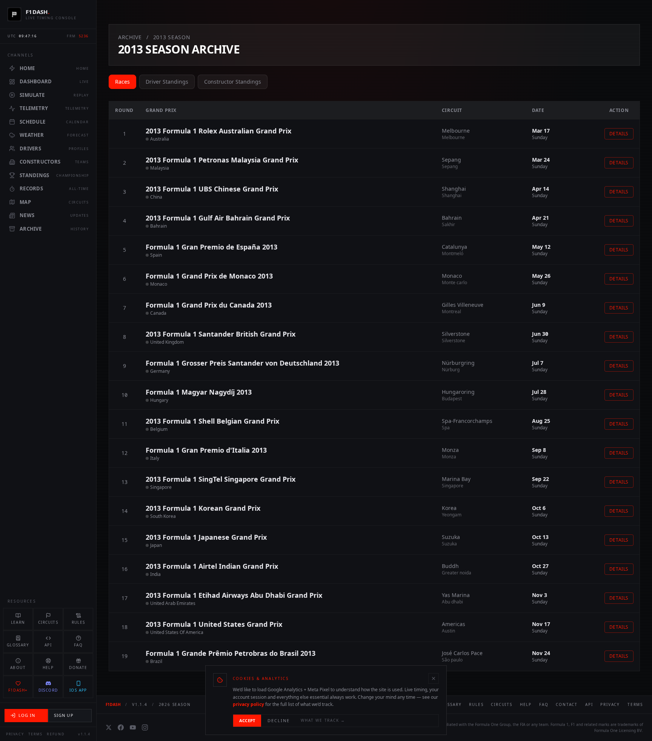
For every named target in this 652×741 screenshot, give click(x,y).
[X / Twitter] (109, 727)
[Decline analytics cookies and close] (433, 678)
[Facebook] (121, 727)
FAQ (543, 704)
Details (619, 133)
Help (526, 704)
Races (122, 81)
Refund (56, 734)
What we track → (323, 720)
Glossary (449, 704)
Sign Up (64, 715)
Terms (35, 734)
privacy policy (248, 704)
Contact (567, 704)
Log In (26, 715)
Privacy (15, 734)
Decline (279, 720)
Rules (476, 704)
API (589, 704)
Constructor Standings (232, 81)
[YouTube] (133, 727)
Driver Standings (167, 81)
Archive (130, 37)
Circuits (501, 704)
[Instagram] (145, 727)
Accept (247, 720)
